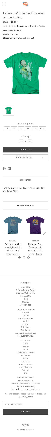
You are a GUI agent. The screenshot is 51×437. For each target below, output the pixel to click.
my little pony (25, 367)
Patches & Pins (25, 318)
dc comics (25, 340)
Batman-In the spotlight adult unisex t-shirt (13, 247)
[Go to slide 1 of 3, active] (19, 257)
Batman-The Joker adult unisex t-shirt (35, 247)
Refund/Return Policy (25, 290)
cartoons (25, 355)
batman (25, 346)
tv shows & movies (25, 352)
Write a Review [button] (38, 26)
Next (44, 232)
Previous (4, 232)
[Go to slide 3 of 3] (28, 257)
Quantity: (25, 136)
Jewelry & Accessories (25, 333)
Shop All (25, 312)
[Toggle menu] (4, 4)
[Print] (4, 168)
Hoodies (25, 321)
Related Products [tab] (25, 205)
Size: (25, 123)
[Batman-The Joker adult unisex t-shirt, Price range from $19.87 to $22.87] (35, 225)
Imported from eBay (25, 309)
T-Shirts (25, 315)
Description (25, 180)
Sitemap (25, 302)
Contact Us (25, 296)
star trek (25, 361)
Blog (26, 299)
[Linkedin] (9, 168)
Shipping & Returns (25, 293)
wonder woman (26, 364)
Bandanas (25, 330)
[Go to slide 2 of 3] (24, 257)
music (25, 343)
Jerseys (25, 324)
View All (25, 370)
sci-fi (25, 349)
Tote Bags (25, 327)
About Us (25, 287)
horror (26, 358)
